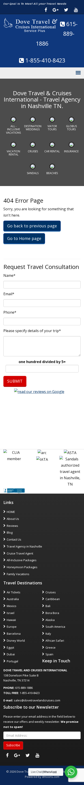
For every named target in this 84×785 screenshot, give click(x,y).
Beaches (52, 173)
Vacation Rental (13, 152)
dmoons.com (50, 777)
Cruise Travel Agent (20, 553)
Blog (10, 532)
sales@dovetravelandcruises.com (37, 700)
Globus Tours (71, 127)
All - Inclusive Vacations (13, 129)
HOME (11, 512)
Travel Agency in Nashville (24, 546)
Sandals (33, 173)
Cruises (33, 151)
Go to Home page (24, 238)
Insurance (71, 151)
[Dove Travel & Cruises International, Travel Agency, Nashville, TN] (14, 490)
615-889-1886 (57, 33)
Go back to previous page (32, 225)
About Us (13, 519)
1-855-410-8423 (44, 60)
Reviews (12, 526)
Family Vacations (18, 574)
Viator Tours (52, 127)
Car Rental (52, 151)
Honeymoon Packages (22, 567)
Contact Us (14, 539)
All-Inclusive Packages (22, 560)
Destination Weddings (32, 127)
